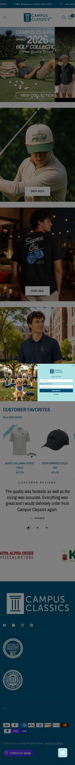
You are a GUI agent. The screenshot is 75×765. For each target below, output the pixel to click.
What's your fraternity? (46, 383)
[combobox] (55, 386)
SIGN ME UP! (56, 391)
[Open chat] (62, 752)
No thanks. (56, 394)
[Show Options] (71, 386)
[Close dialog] (73, 366)
